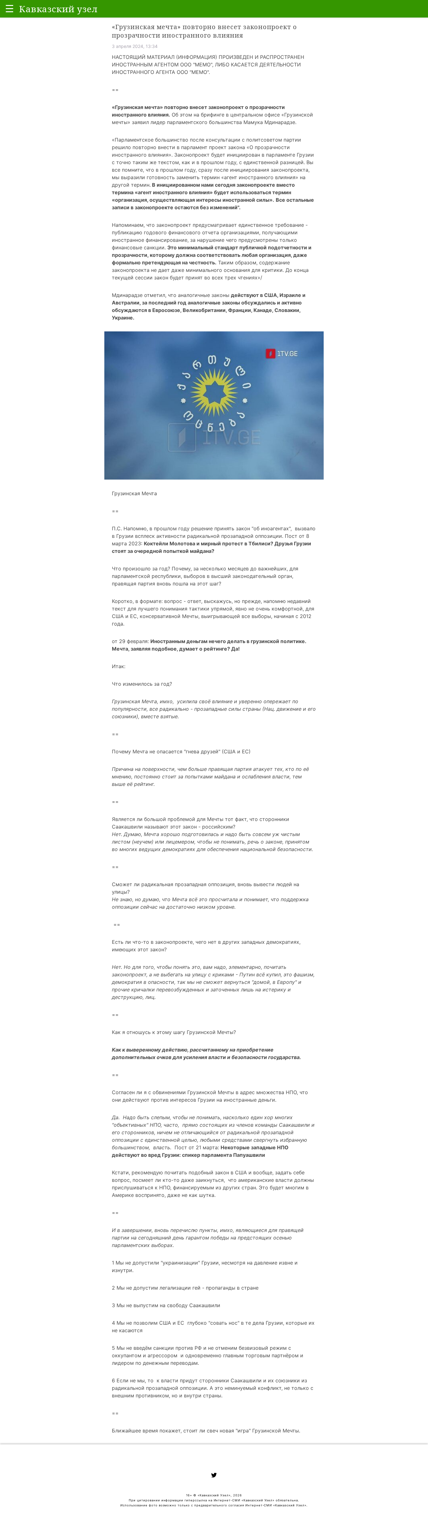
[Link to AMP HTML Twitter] (214, 1476)
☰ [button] (9, 9)
